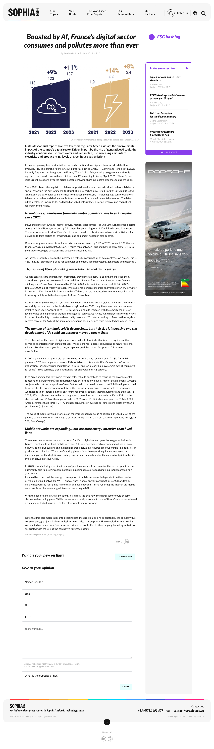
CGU (184, 716)
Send (125, 687)
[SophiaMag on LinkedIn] (103, 739)
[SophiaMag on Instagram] (110, 739)
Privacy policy (174, 716)
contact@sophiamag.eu (189, 710)
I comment (125, 557)
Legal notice (198, 716)
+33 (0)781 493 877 (150, 710)
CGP (190, 716)
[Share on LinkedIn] (126, 542)
